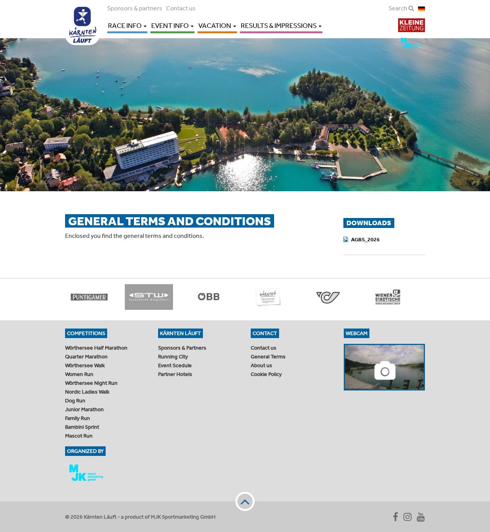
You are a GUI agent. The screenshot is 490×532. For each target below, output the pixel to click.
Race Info (125, 25)
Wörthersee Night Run (91, 382)
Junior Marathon (84, 409)
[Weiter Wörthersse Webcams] (384, 367)
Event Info (170, 25)
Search (398, 8)
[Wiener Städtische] (388, 297)
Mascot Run (79, 435)
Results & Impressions (279, 25)
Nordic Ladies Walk (87, 391)
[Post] (328, 297)
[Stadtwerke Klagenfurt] (149, 297)
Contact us (181, 8)
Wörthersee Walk (85, 365)
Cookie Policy (266, 374)
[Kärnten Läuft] (82, 22)
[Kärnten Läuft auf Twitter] (407, 516)
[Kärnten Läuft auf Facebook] (395, 516)
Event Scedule (175, 365)
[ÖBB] (209, 297)
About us (261, 365)
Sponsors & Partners (182, 347)
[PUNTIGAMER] (89, 297)
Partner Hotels (175, 374)
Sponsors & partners (134, 8)
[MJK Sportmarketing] (106, 473)
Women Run (79, 374)
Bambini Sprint (82, 426)
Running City (173, 356)
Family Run (77, 418)
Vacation (215, 25)
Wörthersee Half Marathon (96, 347)
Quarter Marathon (86, 356)
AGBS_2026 (365, 239)
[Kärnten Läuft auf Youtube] (421, 516)
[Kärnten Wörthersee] (268, 297)
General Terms (268, 356)
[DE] (421, 8)
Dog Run (75, 400)
